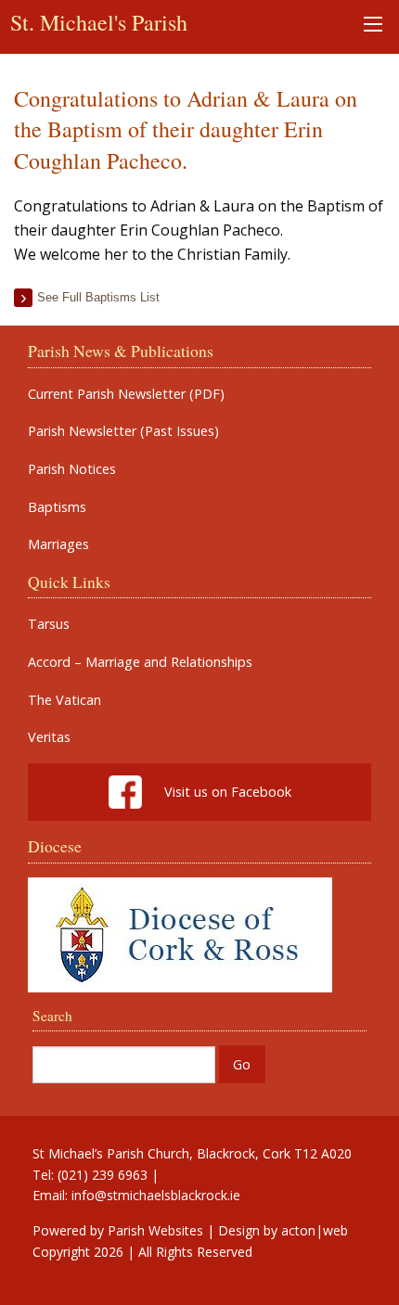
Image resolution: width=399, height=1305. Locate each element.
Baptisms (57, 507)
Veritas (49, 737)
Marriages (58, 544)
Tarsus (49, 624)
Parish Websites (155, 1230)
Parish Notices (72, 469)
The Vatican (64, 700)
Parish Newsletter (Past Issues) (123, 431)
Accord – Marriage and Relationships (140, 662)
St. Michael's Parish (98, 22)
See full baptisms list (98, 297)
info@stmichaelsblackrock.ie (155, 1195)
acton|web (314, 1230)
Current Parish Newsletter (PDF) (126, 394)
